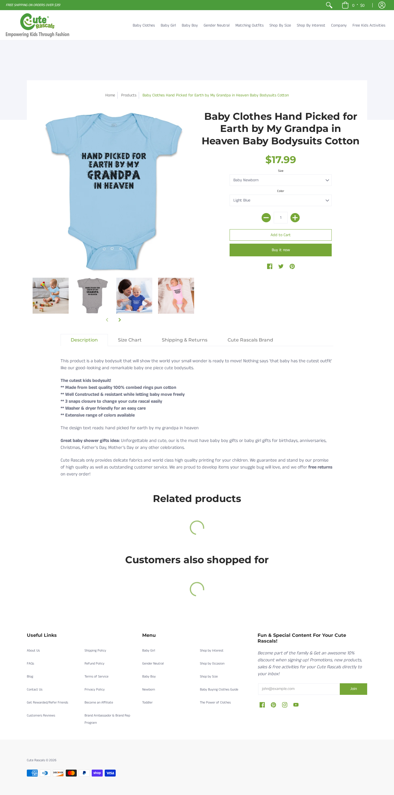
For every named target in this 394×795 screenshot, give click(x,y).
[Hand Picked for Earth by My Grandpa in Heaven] (51, 296)
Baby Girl (148, 650)
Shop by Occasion (212, 663)
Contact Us (34, 689)
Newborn (148, 689)
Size (281, 171)
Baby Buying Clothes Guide (219, 689)
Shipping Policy (95, 650)
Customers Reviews (41, 715)
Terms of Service (96, 676)
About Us (33, 650)
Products (128, 95)
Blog (30, 676)
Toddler (147, 702)
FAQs (30, 663)
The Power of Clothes (215, 702)
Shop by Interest (212, 650)
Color (280, 191)
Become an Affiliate (99, 702)
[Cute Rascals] (37, 25)
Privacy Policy (95, 689)
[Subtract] (266, 217)
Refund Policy (94, 663)
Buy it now (281, 250)
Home (110, 95)
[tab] (84, 340)
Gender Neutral (153, 663)
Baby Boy (149, 676)
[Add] (295, 217)
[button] (353, 5)
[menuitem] (329, 5)
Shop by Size (209, 676)
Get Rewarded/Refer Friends (47, 702)
